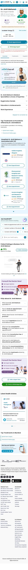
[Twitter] (4, 477)
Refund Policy (4, 523)
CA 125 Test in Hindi (6, 502)
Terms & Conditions (6, 525)
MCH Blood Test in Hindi (7, 490)
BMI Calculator (18, 535)
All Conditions (18, 525)
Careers (17, 504)
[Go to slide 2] (14, 211)
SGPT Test (3, 504)
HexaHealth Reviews (20, 541)
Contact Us (18, 490)
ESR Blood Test (4, 492)
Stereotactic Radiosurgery (9, 133)
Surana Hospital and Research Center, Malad (17, 194)
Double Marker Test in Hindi (6, 513)
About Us (17, 488)
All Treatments (18, 527)
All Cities (17, 543)
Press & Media (18, 498)
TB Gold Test (4, 498)
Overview (4, 56)
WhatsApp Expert (15, 47)
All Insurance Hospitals (20, 545)
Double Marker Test (6, 494)
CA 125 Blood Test (5, 500)
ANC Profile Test (5, 506)
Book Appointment (14, 165)
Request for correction (19, 115)
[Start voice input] (25, 237)
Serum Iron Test (5, 508)
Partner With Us (19, 494)
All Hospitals (18, 523)
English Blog (18, 537)
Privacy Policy (4, 521)
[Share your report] (2, 237)
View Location (22, 30)
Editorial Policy (4, 527)
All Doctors (17, 521)
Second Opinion (19, 531)
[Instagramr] (10, 477)
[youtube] (13, 476)
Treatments (15, 56)
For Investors (18, 492)
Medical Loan (18, 533)
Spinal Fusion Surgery (8, 130)
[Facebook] (2, 477)
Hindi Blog (17, 539)
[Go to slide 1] (13, 211)
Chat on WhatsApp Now (15, 384)
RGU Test (3, 510)
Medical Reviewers (19, 500)
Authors (17, 502)
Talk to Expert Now (15, 379)
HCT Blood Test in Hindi (7, 496)
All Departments (19, 529)
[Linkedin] (7, 477)
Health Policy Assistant (21, 547)
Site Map (17, 506)
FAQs (16, 496)
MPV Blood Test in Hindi (7, 488)
